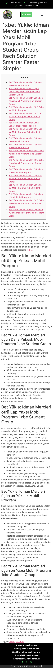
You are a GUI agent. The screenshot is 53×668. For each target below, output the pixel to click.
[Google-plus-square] (31, 662)
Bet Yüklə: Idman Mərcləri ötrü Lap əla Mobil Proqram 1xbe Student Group (25, 116)
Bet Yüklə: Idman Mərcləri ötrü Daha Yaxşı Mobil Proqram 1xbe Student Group (26, 153)
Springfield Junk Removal (26, 655)
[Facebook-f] (22, 662)
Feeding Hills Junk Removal (26, 648)
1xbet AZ (20, 641)
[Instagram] (26, 662)
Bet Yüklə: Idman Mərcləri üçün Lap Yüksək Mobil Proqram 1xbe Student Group (26, 212)
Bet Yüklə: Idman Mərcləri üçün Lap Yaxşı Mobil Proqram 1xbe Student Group (26, 101)
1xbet (29, 250)
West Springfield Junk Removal (26, 652)
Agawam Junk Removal (26, 645)
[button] (42, 14)
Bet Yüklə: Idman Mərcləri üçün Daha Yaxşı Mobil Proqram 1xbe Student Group (24, 91)
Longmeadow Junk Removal (26, 659)
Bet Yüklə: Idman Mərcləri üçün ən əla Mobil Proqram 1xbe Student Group (25, 178)
